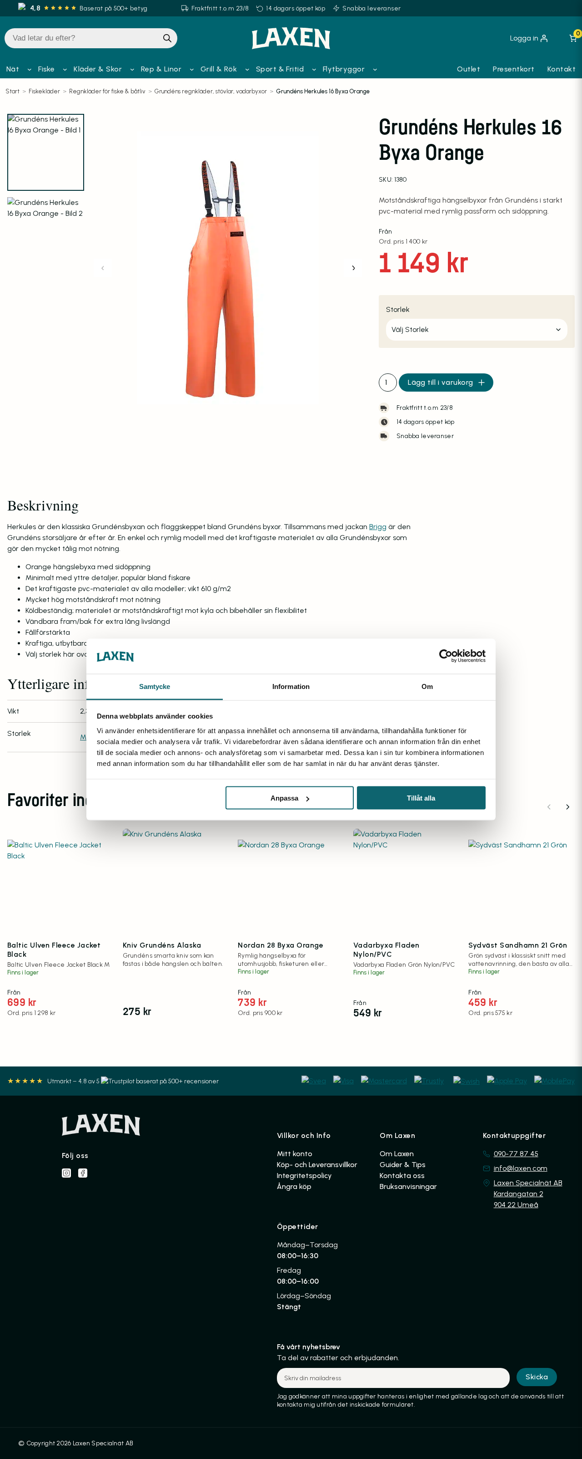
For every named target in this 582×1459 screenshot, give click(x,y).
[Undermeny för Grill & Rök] (247, 69)
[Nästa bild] (353, 268)
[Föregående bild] (103, 268)
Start (12, 91)
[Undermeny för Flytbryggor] (375, 69)
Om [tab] (427, 686)
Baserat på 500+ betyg (113, 8)
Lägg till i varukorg (440, 382)
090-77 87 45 (516, 1153)
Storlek (398, 309)
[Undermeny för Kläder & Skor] (132, 69)
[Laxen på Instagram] (66, 1173)
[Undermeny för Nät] (29, 69)
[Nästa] (567, 807)
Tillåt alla (421, 798)
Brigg (377, 526)
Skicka (537, 1376)
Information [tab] (291, 686)
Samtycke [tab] (155, 686)
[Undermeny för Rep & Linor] (192, 69)
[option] (45, 235)
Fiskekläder (44, 91)
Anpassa (284, 798)
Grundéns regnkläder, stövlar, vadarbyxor (211, 91)
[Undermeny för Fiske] (65, 69)
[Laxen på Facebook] (82, 1173)
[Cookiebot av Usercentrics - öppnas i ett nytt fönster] (446, 656)
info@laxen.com (520, 1168)
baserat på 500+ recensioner (177, 1081)
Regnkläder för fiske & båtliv (107, 91)
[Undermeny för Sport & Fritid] (314, 69)
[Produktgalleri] (227, 267)
